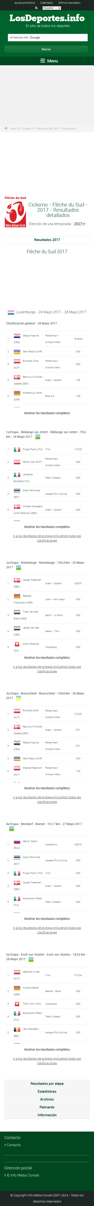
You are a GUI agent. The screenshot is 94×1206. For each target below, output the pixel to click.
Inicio (13, 128)
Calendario (46, 2)
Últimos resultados (69, 2)
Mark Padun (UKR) (32, 351)
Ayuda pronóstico (24, 2)
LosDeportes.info (47, 18)
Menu (52, 61)
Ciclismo (26, 128)
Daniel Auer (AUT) (32, 461)
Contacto (14, 1144)
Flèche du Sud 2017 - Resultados (56, 128)
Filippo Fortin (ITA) (33, 449)
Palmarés (47, 1107)
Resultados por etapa (47, 1083)
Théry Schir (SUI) (32, 1003)
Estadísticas (47, 1091)
